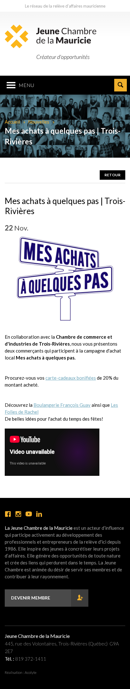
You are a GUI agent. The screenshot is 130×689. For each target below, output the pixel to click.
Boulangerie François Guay (62, 405)
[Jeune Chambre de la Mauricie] (50, 36)
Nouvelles (38, 122)
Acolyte (31, 672)
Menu (26, 85)
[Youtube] (29, 514)
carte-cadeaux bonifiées (70, 378)
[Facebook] (8, 514)
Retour (112, 174)
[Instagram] (18, 514)
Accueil (12, 122)
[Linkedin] (39, 514)
